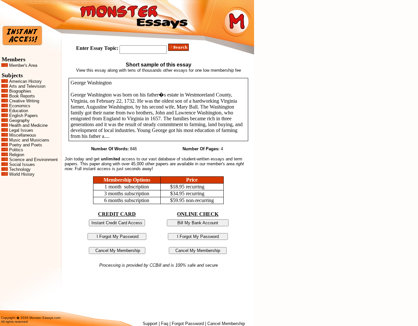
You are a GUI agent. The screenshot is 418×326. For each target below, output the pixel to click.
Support (150, 323)
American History (25, 81)
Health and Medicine (28, 125)
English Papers (23, 115)
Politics (16, 149)
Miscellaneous (22, 135)
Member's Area (23, 65)
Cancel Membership (226, 323)
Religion (16, 154)
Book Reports (22, 96)
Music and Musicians (29, 140)
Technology (20, 169)
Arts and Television (27, 86)
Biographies (20, 91)
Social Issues (22, 164)
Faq (164, 323)
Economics (19, 105)
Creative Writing (24, 100)
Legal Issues (21, 130)
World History (22, 174)
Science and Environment (33, 159)
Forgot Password (188, 323)
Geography (19, 120)
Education (18, 110)
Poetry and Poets (25, 144)
